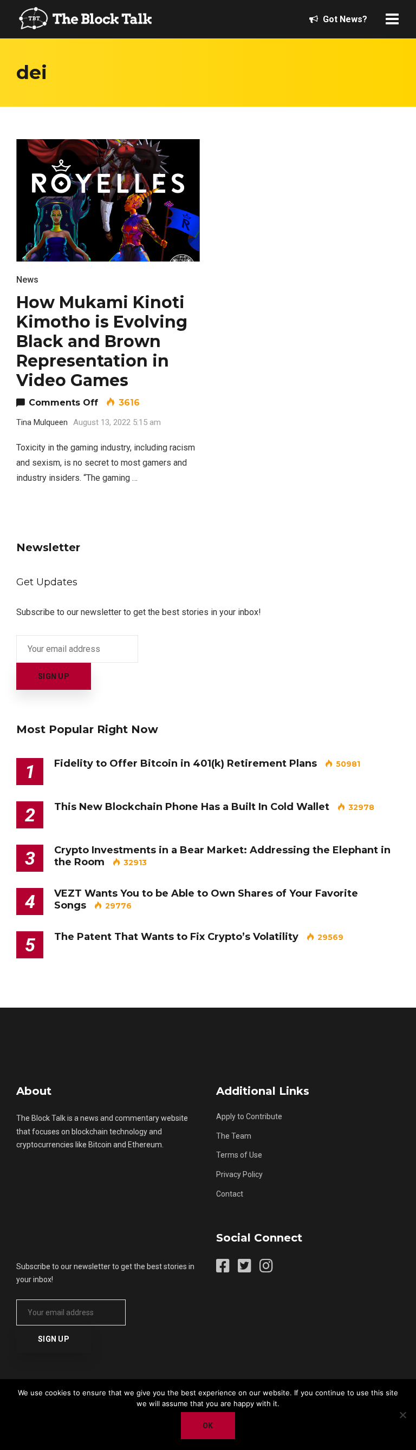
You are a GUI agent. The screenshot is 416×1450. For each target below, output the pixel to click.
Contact (229, 1194)
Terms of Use (239, 1155)
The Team (233, 1136)
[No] (402, 1414)
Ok (208, 1425)
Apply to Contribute (249, 1116)
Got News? (344, 19)
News (27, 280)
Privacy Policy (239, 1174)
